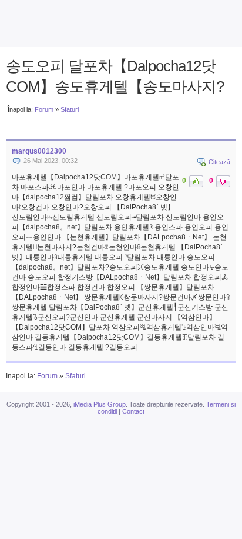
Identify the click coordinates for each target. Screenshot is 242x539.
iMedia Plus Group (99, 404)
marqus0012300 (39, 151)
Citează (219, 161)
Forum (44, 109)
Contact (133, 411)
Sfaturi (69, 109)
